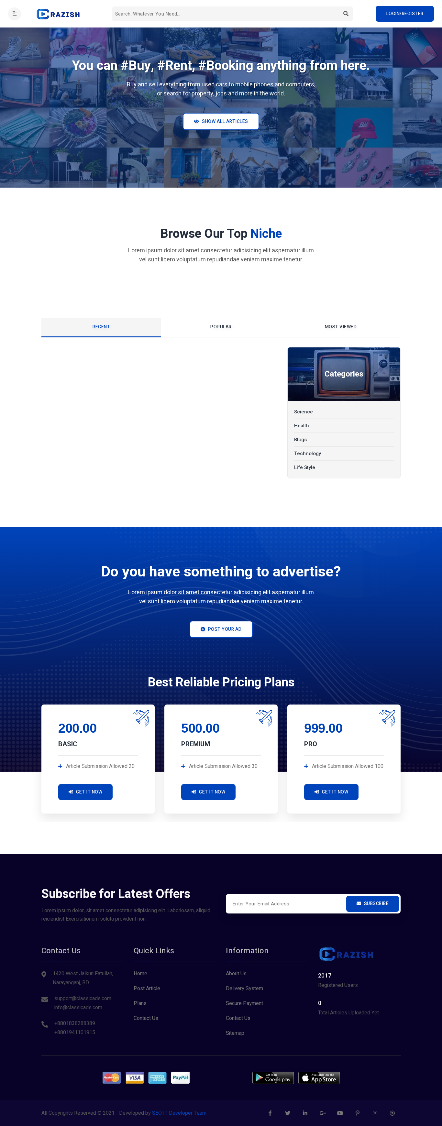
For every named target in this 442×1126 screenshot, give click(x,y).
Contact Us (146, 1018)
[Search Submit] (345, 13)
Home (140, 974)
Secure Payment (244, 1003)
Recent (101, 326)
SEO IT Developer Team (179, 1113)
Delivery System (244, 988)
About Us (236, 974)
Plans (140, 1003)
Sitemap (235, 1033)
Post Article (147, 988)
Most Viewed (341, 326)
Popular (221, 326)
